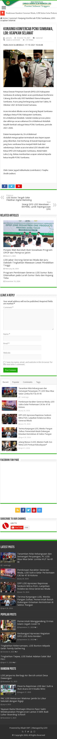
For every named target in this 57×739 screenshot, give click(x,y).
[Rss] (17, 510)
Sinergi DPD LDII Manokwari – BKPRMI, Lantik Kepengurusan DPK (36, 205)
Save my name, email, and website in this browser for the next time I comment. (28, 363)
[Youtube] (34, 510)
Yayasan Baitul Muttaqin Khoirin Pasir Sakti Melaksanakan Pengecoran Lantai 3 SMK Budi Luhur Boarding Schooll (24, 712)
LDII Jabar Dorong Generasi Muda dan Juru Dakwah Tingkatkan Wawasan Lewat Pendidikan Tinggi (28, 263)
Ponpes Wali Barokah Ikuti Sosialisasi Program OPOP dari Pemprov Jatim (27, 251)
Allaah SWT (25, 728)
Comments (27, 382)
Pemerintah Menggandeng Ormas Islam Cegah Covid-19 (35, 622)
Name (6, 334)
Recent (6, 382)
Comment (8, 307)
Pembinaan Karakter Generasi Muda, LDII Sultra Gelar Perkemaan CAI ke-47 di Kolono (36, 404)
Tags (38, 382)
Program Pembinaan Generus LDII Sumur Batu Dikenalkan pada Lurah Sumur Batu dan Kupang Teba (28, 275)
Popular (15, 382)
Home (5, 18)
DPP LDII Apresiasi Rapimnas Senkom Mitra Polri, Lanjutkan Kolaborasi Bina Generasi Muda (35, 418)
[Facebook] (23, 510)
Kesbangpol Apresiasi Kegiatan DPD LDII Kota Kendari (33, 635)
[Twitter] (28, 510)
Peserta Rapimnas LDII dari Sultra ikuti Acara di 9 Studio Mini (35, 687)
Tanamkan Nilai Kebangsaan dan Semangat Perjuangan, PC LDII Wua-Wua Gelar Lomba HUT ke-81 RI (36, 391)
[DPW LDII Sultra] (28, 4)
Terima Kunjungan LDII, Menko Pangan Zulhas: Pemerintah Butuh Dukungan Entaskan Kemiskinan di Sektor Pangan (35, 431)
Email (6, 343)
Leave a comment (13, 40)
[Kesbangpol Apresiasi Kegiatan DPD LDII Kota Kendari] (8, 637)
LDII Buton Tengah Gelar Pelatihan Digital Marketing (19, 197)
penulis (9, 38)
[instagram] (39, 510)
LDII (45, 728)
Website (6, 353)
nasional (13, 18)
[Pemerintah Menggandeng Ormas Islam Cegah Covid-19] (8, 625)
